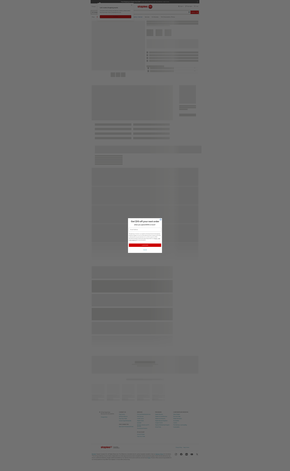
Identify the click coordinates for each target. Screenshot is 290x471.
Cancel (145, 250)
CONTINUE (145, 245)
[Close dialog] (160, 219)
